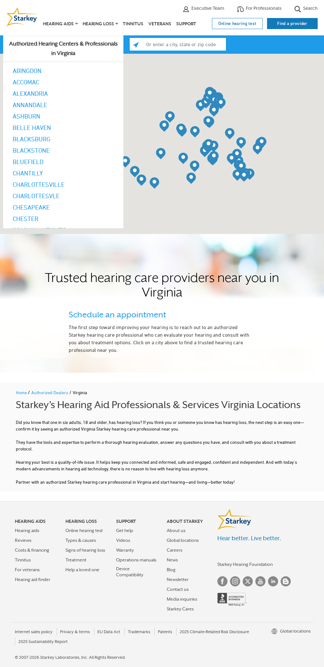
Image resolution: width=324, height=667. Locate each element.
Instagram (235, 581)
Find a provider (292, 23)
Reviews (23, 540)
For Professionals (263, 8)
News (172, 559)
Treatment (75, 559)
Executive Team (207, 8)
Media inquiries (182, 599)
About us (176, 530)
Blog (171, 569)
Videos (123, 540)
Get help (124, 530)
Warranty (125, 550)
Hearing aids (27, 530)
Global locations (183, 540)
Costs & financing (32, 550)
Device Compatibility (129, 571)
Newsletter (178, 579)
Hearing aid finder (32, 579)
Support (186, 23)
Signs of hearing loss (85, 550)
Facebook (222, 581)
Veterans (159, 23)
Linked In (273, 581)
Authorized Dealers (50, 392)
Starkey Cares (180, 608)
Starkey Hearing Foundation (245, 564)
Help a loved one (82, 569)
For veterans (27, 569)
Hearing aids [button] (58, 23)
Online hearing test (237, 23)
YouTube (260, 581)
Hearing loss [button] (98, 23)
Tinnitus (133, 23)
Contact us (178, 589)
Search (310, 8)
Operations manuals (136, 559)
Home (22, 392)
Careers (174, 550)
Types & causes (80, 540)
